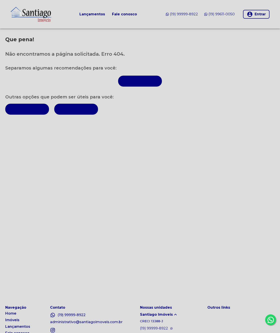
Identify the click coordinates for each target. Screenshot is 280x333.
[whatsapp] (270, 319)
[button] (173, 314)
